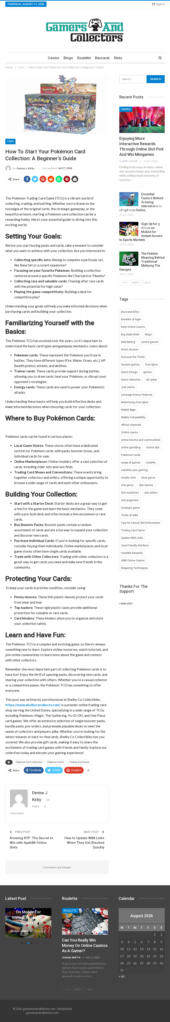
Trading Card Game (79, 762)
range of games (131, 462)
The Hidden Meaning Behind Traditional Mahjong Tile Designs (142, 261)
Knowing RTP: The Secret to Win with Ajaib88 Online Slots (31, 842)
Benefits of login (131, 319)
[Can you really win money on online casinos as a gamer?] (85, 921)
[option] (28, 925)
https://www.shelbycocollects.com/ (32, 705)
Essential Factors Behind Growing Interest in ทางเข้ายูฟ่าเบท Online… (141, 202)
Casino (53, 58)
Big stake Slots (130, 334)
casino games (149, 342)
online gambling (131, 447)
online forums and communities (140, 440)
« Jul (121, 976)
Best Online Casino (133, 326)
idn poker (151, 379)
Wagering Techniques (134, 568)
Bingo (68, 58)
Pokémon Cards (55, 762)
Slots (118, 58)
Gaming (126, 109)
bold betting (128, 342)
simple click (128, 477)
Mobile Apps (128, 409)
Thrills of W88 (129, 515)
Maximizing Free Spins (135, 402)
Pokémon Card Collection (29, 762)
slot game (127, 485)
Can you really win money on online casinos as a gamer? (85, 945)
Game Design (129, 372)
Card (10, 141)
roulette (151, 462)
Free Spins (151, 364)
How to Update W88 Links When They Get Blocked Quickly (84, 842)
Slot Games (146, 485)
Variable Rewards (132, 553)
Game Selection (131, 379)
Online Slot (152, 447)
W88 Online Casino (133, 560)
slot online (150, 492)
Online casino (129, 432)
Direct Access (130, 349)
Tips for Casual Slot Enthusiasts (140, 522)
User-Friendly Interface (135, 545)
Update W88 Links (132, 537)
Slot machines (130, 492)
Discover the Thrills (133, 357)
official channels (131, 424)
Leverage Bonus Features (137, 394)
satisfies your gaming (134, 470)
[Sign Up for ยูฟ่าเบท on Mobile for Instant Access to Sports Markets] (128, 229)
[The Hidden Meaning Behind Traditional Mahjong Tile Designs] (128, 259)
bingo (148, 334)
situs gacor (148, 477)
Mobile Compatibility (133, 417)
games (147, 372)
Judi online (128, 387)
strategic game (130, 507)
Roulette (84, 58)
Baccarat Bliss (130, 311)
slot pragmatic (130, 500)
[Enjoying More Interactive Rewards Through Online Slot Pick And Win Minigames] (142, 120)
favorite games (130, 364)
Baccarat (102, 58)
